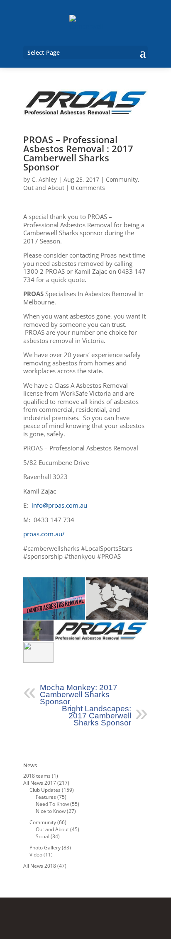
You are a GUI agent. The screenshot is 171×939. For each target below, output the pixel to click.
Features (46, 796)
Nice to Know (51, 811)
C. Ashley (44, 179)
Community (122, 179)
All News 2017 (39, 782)
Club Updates (45, 789)
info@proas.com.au (59, 505)
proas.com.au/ (44, 534)
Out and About (43, 188)
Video (35, 854)
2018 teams (37, 775)
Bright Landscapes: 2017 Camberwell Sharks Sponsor (96, 715)
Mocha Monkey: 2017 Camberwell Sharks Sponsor (78, 694)
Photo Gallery (45, 847)
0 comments (88, 188)
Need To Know (52, 804)
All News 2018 (39, 865)
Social (42, 836)
